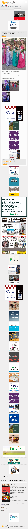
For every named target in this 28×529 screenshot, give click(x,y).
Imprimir (4, 161)
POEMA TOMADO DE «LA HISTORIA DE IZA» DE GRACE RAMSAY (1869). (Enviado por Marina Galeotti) (15, 507)
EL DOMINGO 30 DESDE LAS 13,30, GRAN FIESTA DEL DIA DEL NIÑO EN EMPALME (18, 488)
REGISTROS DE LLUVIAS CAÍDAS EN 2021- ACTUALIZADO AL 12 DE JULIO (13, 510)
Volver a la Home (5, 164)
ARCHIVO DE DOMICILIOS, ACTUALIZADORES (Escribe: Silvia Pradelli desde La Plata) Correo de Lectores (15, 504)
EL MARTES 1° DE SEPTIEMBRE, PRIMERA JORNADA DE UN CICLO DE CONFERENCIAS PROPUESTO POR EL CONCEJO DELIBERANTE (18, 493)
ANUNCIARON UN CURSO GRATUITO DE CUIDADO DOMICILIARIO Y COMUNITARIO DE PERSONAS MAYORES (18, 497)
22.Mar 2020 (5, 508)
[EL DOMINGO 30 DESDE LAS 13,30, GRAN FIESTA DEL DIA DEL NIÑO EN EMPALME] (6, 488)
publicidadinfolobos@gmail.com (7, 527)
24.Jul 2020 (5, 505)
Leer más (14, 482)
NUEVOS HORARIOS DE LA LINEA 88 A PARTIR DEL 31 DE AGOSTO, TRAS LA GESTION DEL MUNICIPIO (18, 502)
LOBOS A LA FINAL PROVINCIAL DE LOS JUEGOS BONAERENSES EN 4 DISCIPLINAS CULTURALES (17, 484)
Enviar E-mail (8, 161)
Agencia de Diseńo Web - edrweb (18, 527)
